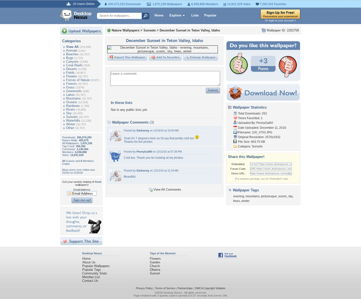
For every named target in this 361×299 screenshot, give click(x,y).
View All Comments (167, 189)
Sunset (155, 273)
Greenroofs (74, 91)
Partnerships (185, 288)
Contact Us (90, 281)
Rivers (70, 109)
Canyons (72, 61)
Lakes (70, 95)
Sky (69, 113)
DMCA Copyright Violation (210, 288)
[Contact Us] (82, 232)
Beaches (72, 54)
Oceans (71, 102)
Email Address (81, 189)
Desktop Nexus (172, 292)
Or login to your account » (280, 20)
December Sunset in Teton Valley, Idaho (190, 30)
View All (72, 47)
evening (238, 196)
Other (70, 128)
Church (155, 266)
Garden (155, 262)
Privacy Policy (144, 288)
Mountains (73, 98)
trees (236, 201)
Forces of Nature (78, 80)
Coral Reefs (74, 65)
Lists (195, 15)
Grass (70, 87)
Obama (155, 269)
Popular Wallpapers (96, 266)
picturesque (269, 196)
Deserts (71, 69)
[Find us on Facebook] (228, 257)
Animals (72, 50)
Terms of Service (165, 288)
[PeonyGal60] (115, 161)
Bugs (69, 58)
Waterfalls (73, 120)
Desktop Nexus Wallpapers (76, 15)
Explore (175, 15)
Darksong (143, 130)
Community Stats (94, 273)
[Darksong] (115, 140)
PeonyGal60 (144, 151)
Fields (70, 72)
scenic (282, 196)
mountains (253, 196)
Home (158, 15)
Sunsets (72, 117)
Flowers (71, 76)
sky (290, 196)
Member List (91, 277)
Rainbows (73, 106)
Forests (71, 83)
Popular (210, 15)
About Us (89, 262)
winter (245, 201)
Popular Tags (91, 269)
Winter (70, 124)
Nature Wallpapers (125, 30)
